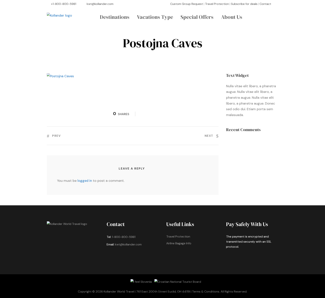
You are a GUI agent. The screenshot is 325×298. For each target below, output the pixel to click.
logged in (84, 180)
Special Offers (197, 17)
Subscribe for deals (244, 4)
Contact (265, 4)
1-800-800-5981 (123, 237)
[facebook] (277, 4)
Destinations (114, 17)
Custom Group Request (186, 4)
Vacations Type (155, 17)
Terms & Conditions (205, 291)
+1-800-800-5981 (63, 4)
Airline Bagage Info (178, 243)
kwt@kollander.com (100, 4)
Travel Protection (217, 4)
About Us (231, 17)
